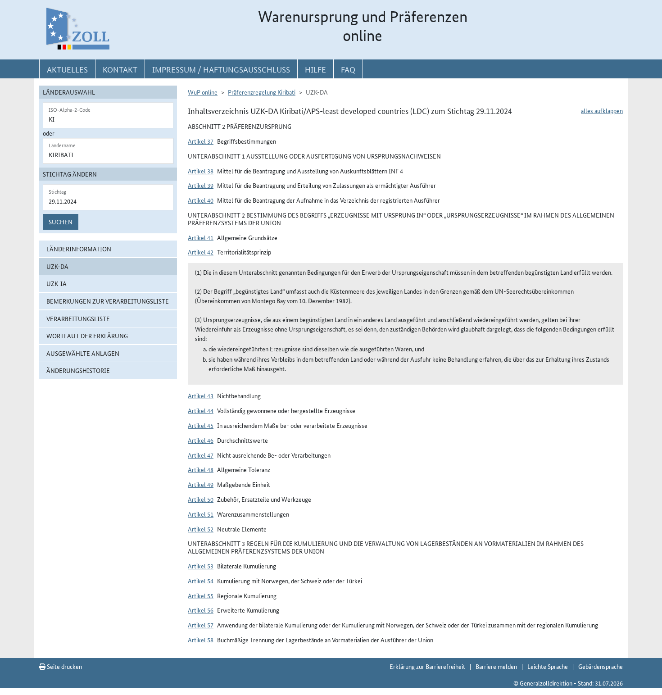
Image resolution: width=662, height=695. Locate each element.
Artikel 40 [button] (200, 199)
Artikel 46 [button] (200, 440)
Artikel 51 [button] (200, 513)
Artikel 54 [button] (200, 580)
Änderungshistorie (78, 370)
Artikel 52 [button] (200, 528)
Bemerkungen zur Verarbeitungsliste (107, 300)
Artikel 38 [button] (200, 170)
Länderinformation (78, 248)
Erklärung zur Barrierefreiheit (427, 666)
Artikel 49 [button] (200, 484)
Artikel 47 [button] (200, 454)
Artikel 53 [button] (200, 565)
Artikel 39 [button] (200, 185)
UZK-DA (57, 266)
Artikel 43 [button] (200, 395)
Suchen (61, 221)
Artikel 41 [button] (200, 237)
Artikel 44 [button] (200, 410)
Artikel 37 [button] (200, 140)
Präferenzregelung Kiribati (261, 91)
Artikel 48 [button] (200, 469)
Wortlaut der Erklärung (87, 335)
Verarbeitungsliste (78, 318)
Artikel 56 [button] (200, 609)
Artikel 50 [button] (200, 499)
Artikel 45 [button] (200, 425)
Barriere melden (496, 666)
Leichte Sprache (547, 666)
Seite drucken (63, 666)
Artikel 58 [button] (200, 639)
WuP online (203, 91)
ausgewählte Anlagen (82, 353)
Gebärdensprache (600, 666)
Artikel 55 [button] (200, 595)
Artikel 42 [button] (200, 251)
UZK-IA (56, 283)
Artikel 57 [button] (200, 624)
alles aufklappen (602, 110)
